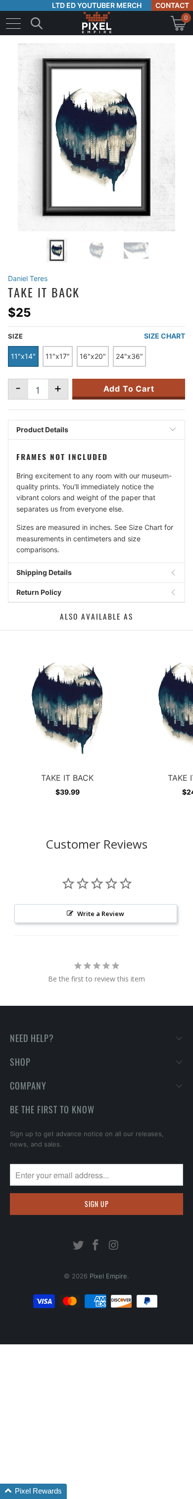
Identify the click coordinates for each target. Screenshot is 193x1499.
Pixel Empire (108, 1276)
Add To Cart (128, 389)
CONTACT (172, 5)
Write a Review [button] (100, 913)
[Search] (37, 23)
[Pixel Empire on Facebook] (96, 1246)
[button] (33, 1491)
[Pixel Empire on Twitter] (78, 1246)
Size (15, 336)
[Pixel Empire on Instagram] (113, 1246)
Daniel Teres (28, 278)
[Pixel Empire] (96, 23)
